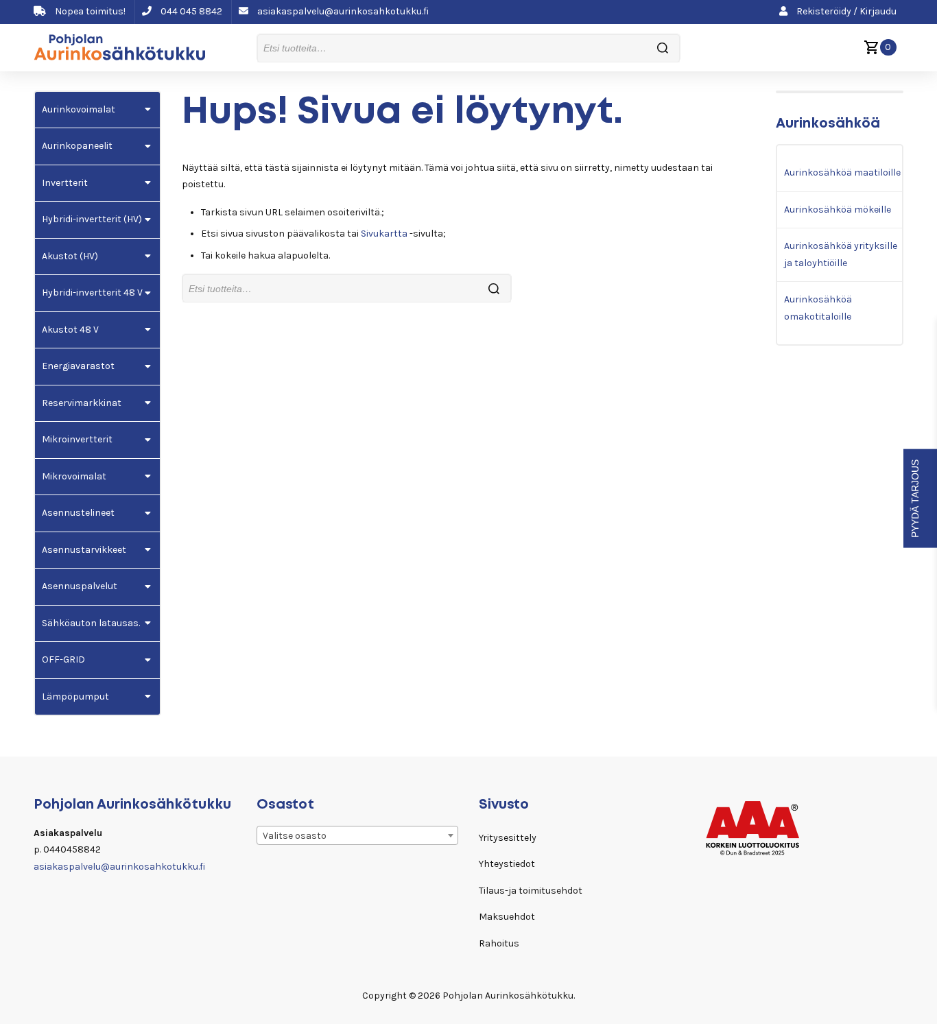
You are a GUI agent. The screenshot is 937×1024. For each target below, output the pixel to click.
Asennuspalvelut (79, 586)
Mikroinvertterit (77, 439)
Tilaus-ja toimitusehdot (530, 890)
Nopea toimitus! (89, 11)
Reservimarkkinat (81, 403)
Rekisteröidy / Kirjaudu (845, 11)
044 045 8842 (190, 11)
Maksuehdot (507, 916)
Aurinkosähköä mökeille (837, 209)
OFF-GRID (63, 659)
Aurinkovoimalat (78, 109)
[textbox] (357, 836)
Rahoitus (499, 943)
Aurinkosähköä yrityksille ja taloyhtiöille (840, 254)
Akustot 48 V (70, 329)
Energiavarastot (78, 366)
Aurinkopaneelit (77, 146)
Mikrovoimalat (74, 476)
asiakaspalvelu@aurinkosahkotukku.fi (342, 11)
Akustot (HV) (70, 256)
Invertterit (65, 183)
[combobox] (357, 835)
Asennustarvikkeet (84, 550)
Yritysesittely (507, 838)
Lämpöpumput (75, 696)
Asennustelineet (78, 513)
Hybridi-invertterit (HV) (92, 219)
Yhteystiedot (507, 864)
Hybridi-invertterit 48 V (92, 292)
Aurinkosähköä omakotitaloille (818, 308)
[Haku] (662, 48)
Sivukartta (384, 233)
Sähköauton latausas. (91, 623)
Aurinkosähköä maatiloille (842, 172)
